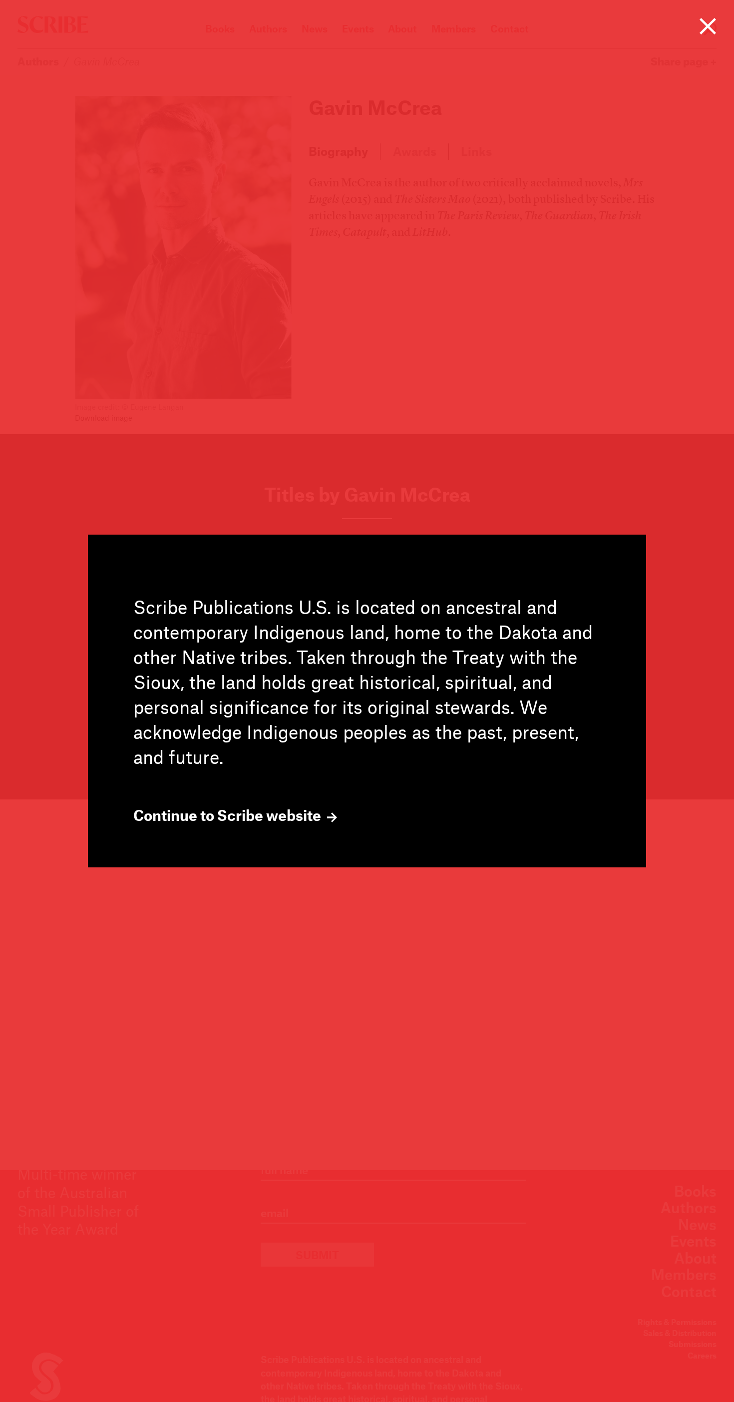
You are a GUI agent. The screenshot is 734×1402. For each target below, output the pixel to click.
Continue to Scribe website (228, 815)
